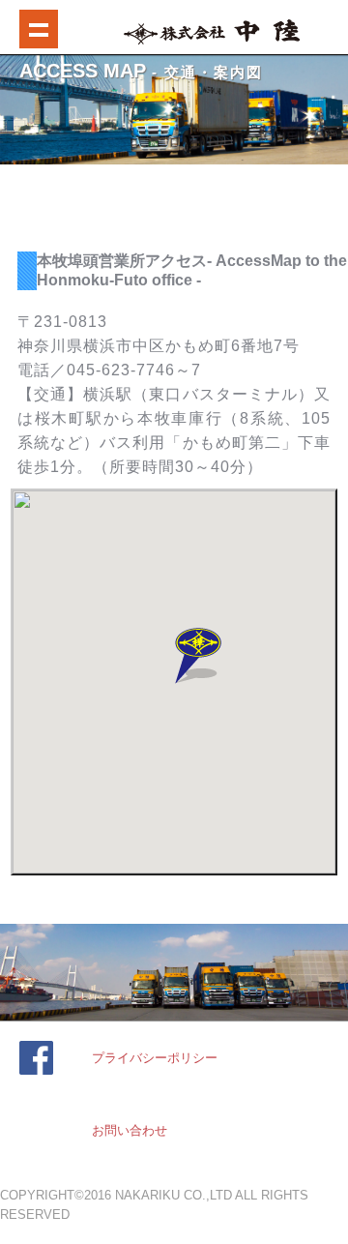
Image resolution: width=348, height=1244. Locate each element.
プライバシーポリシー (155, 1058)
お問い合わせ (129, 1130)
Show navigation (38, 29)
